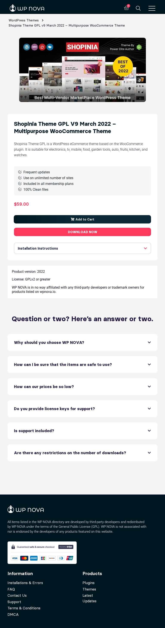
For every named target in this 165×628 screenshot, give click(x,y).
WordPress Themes (24, 20)
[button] (82, 219)
